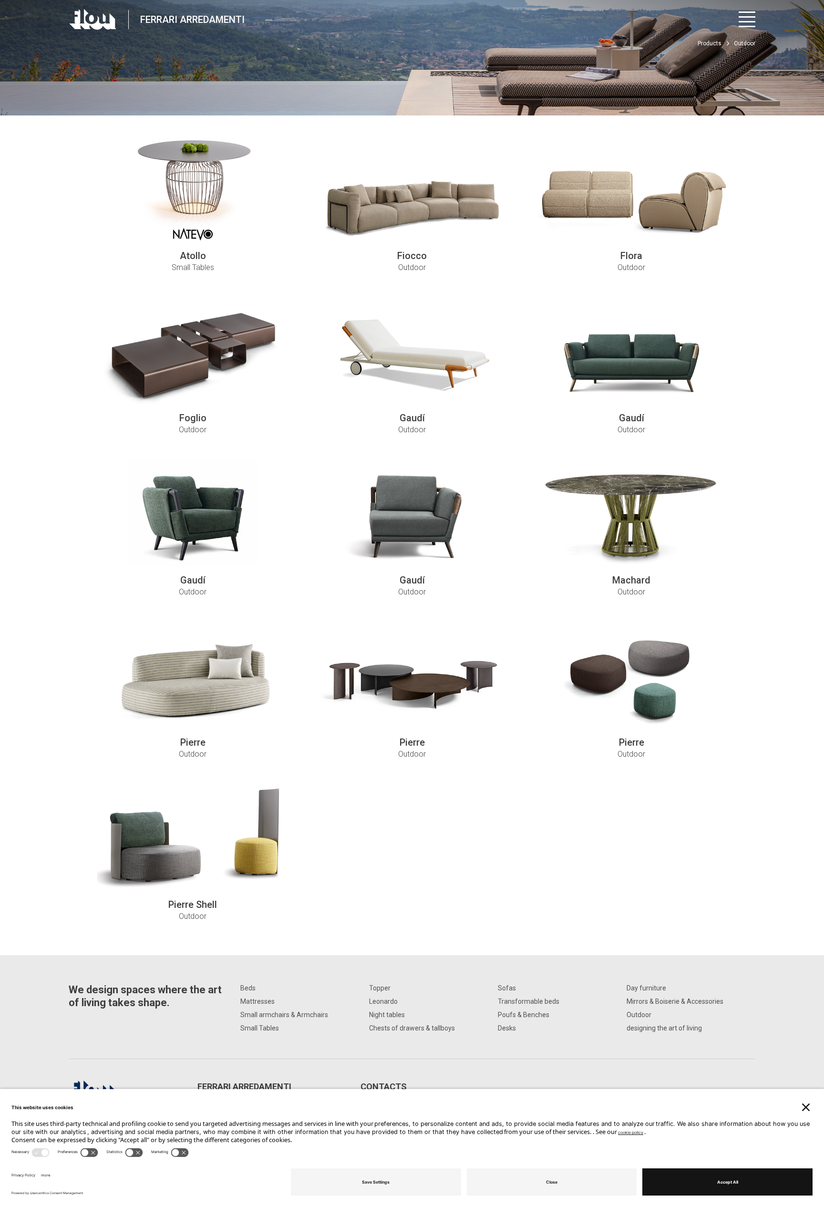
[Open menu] (747, 19)
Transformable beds (528, 1001)
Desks (507, 1028)
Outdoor (639, 1015)
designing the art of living (664, 1028)
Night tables (387, 1015)
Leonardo (383, 1001)
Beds (248, 988)
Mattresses (257, 1001)
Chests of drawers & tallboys (412, 1028)
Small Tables (259, 1028)
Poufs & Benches (523, 1015)
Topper (380, 988)
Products (709, 43)
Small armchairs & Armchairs (284, 1015)
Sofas (507, 988)
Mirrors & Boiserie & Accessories (675, 1001)
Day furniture (646, 988)
